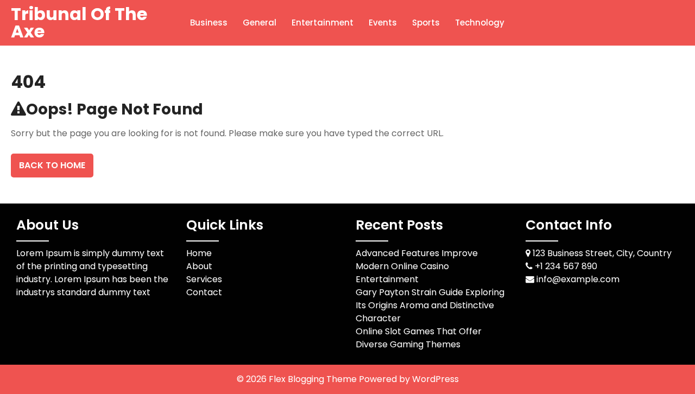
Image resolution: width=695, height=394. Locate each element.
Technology (479, 22)
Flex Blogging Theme (314, 379)
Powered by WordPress (409, 379)
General (259, 22)
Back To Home (52, 165)
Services (204, 279)
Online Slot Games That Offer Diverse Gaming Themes (419, 338)
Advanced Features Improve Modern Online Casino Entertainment (417, 266)
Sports (426, 22)
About (199, 266)
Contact (204, 292)
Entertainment (322, 22)
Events (383, 22)
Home (199, 253)
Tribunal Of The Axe (79, 22)
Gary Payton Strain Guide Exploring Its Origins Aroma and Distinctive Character (430, 305)
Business (209, 22)
